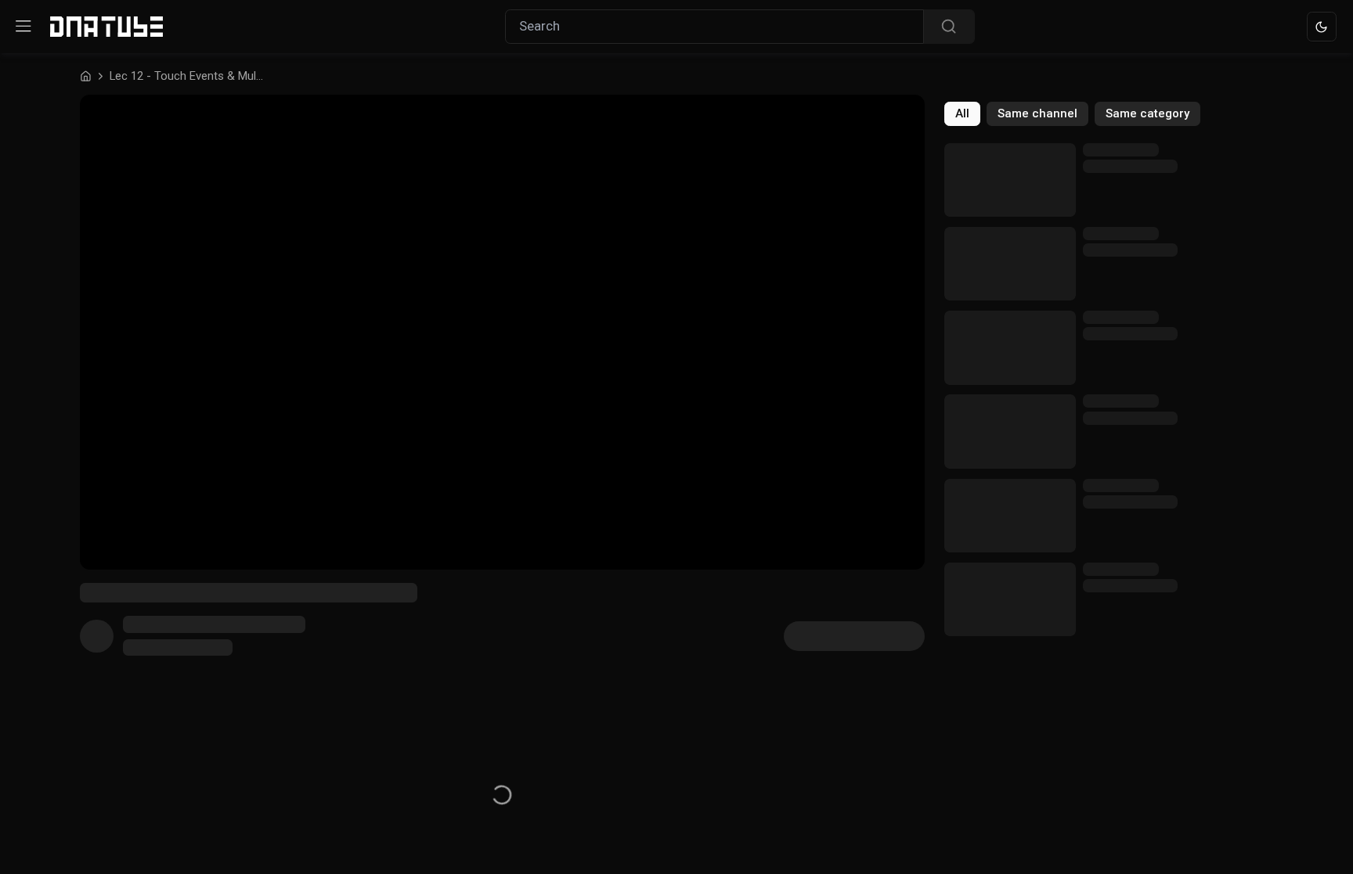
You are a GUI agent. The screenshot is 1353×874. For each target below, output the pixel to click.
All (962, 113)
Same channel (1037, 113)
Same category (1147, 113)
